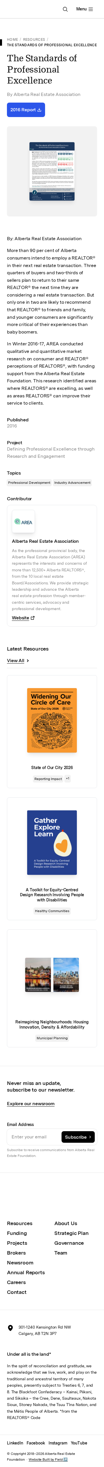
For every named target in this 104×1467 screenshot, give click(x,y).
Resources (34, 40)
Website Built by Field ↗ (48, 1459)
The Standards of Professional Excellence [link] (52, 45)
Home (12, 40)
